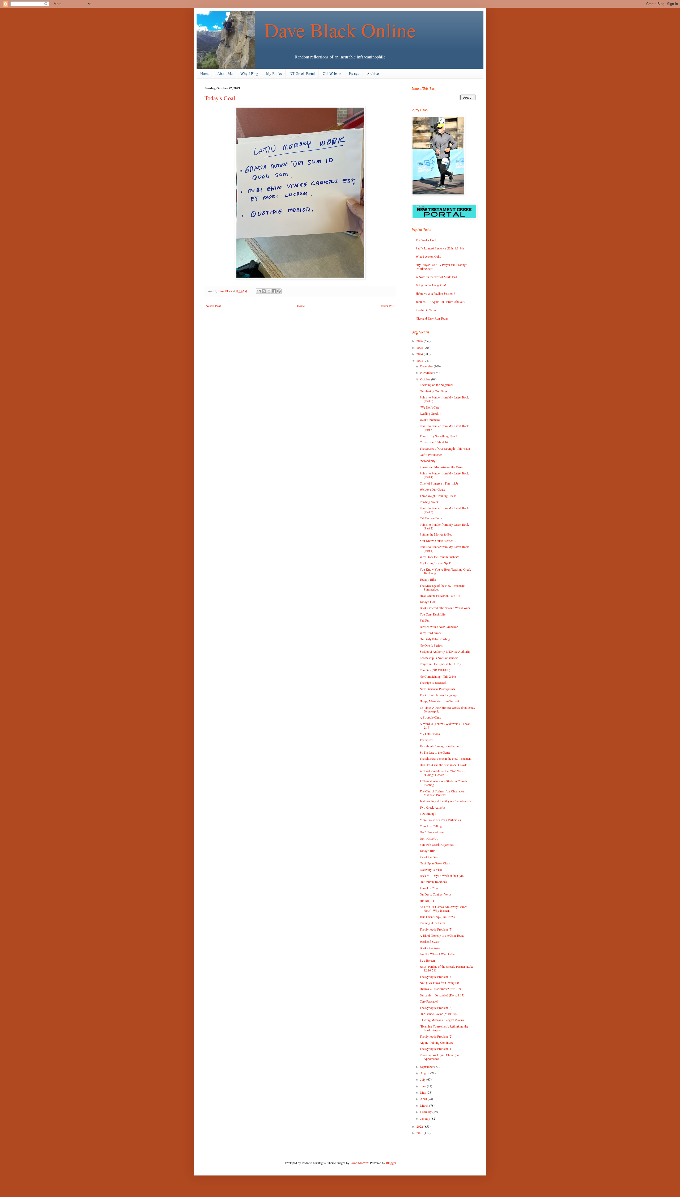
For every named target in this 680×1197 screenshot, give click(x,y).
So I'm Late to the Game (435, 752)
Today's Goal (428, 602)
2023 (420, 360)
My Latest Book (430, 734)
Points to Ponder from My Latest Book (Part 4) (444, 475)
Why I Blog (249, 73)
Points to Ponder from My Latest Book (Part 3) (444, 510)
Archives (373, 73)
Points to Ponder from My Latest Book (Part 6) (444, 399)
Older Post (387, 306)
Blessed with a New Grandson (439, 627)
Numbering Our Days (433, 391)
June (423, 1086)
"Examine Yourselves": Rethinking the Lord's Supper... (444, 1028)
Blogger (391, 1163)
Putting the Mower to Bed (436, 534)
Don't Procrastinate (432, 832)
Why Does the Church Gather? (439, 557)
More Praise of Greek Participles (440, 820)
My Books (274, 73)
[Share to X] (268, 291)
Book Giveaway (430, 948)
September (427, 1066)
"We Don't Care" (430, 407)
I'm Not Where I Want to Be (437, 954)
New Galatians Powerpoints (437, 689)
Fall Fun (425, 620)
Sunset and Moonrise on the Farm (441, 467)
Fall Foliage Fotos (431, 518)
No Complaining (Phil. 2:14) (438, 676)
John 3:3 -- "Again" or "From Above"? (440, 301)
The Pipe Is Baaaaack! (434, 682)
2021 (420, 1133)
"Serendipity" (428, 461)
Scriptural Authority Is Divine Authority (445, 651)
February (426, 1112)
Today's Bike (428, 579)
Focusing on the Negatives (436, 385)
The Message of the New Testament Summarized (442, 587)
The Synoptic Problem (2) (436, 1036)
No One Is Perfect (431, 645)
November (427, 372)
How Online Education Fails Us (440, 595)
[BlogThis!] (263, 291)
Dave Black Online (340, 29)
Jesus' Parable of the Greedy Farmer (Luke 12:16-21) (446, 968)
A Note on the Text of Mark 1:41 (436, 277)
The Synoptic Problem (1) (436, 1048)
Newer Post (213, 306)
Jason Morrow (359, 1163)
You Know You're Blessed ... (438, 540)
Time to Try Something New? (438, 436)
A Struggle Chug (430, 717)
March (424, 1105)
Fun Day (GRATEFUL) (435, 670)
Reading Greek (429, 502)
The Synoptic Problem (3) (436, 1007)
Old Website (332, 73)
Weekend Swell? (430, 941)
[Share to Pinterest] (279, 291)
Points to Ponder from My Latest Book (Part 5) (444, 428)
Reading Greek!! (430, 413)
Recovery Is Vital (431, 869)
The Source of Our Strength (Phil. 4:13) (445, 448)
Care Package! (429, 1001)
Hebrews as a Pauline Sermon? (435, 293)
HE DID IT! (427, 900)
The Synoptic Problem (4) (436, 976)
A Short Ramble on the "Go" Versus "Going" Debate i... (443, 773)
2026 (420, 341)
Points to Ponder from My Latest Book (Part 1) (444, 549)
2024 (420, 354)
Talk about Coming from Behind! (440, 746)
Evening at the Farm (432, 923)
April (424, 1099)
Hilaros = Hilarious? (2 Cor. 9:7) (440, 989)
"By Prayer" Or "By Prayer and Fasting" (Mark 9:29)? (441, 266)
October (425, 379)
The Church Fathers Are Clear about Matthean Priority (442, 793)
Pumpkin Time (429, 888)
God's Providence (431, 454)
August (425, 1073)
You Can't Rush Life (432, 614)
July (423, 1079)
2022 (420, 1126)
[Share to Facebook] (274, 291)
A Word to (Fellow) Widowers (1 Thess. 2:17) (445, 725)
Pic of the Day (429, 857)
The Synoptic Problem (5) (436, 929)
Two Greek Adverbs (432, 807)
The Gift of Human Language (438, 695)
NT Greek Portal (302, 73)
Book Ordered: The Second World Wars (445, 608)
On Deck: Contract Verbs (436, 894)
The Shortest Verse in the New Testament (445, 758)
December (427, 366)
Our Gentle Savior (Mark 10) (438, 1014)
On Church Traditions (433, 882)
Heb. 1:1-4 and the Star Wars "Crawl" (443, 765)
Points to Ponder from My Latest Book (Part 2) (444, 526)
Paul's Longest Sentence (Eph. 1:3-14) (440, 248)
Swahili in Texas (426, 310)
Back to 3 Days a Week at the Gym (442, 875)
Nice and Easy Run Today (432, 318)
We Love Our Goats (432, 489)
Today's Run (427, 850)
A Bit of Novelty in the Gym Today (442, 935)
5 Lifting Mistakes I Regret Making (442, 1020)
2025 (420, 347)
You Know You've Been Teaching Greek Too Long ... (445, 571)
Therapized (427, 740)
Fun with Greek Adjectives (437, 844)
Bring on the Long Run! (431, 285)
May (423, 1092)
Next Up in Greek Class (435, 863)
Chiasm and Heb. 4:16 (434, 442)
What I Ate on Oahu (428, 256)
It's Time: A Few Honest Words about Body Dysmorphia (447, 709)
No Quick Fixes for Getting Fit (439, 982)
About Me (224, 73)
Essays (354, 73)
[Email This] (258, 291)
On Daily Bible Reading (435, 639)
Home (204, 73)
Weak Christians (430, 420)
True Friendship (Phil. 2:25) (437, 917)
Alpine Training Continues (436, 1042)
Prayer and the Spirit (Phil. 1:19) (440, 664)
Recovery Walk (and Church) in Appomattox (440, 1057)
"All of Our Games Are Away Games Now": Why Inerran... (443, 908)
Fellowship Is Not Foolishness (439, 658)
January (425, 1118)
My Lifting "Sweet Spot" (435, 563)
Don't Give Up (429, 838)
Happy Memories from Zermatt (439, 701)
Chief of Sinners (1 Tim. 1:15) (439, 483)
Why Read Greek (430, 633)
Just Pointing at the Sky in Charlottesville (445, 801)
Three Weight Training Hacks (438, 496)
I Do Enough (428, 813)
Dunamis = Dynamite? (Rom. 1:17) (442, 995)
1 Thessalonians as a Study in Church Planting (443, 783)
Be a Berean (427, 960)
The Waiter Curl (426, 240)
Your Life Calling (431, 826)
